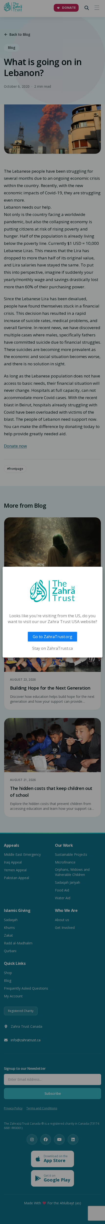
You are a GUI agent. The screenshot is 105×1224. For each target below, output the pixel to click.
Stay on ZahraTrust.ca (52, 648)
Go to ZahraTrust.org (52, 636)
